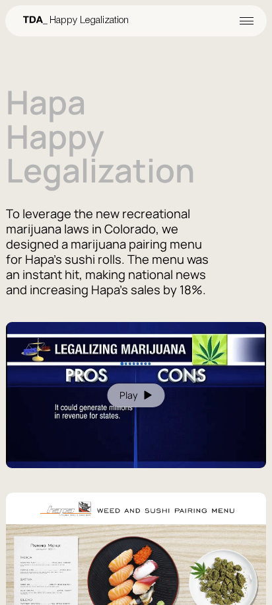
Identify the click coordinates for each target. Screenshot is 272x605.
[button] (196, 20)
